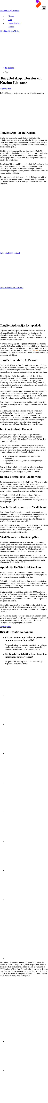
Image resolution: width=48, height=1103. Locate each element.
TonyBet (35, 350)
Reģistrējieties (13, 10)
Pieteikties (4, 10)
